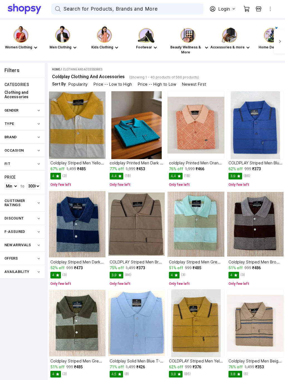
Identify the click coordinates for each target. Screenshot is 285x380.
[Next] (279, 41)
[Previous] (5, 41)
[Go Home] (29, 8)
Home (56, 69)
